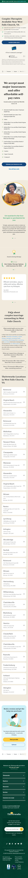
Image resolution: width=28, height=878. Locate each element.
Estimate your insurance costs (14, 164)
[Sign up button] (21, 829)
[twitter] (15, 843)
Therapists (9, 71)
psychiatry (6, 342)
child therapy (11, 340)
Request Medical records (18, 859)
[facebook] (12, 843)
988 (6, 807)
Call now (14, 744)
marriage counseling (11, 338)
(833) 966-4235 (22, 1)
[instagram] (9, 843)
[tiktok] (7, 843)
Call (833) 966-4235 (14, 42)
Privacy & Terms (18, 857)
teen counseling (20, 340)
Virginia (15, 71)
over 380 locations (15, 343)
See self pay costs (14, 169)
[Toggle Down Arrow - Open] (23, 775)
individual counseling (11, 336)
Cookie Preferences (19, 862)
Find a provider (14, 739)
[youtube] (18, 843)
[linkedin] (21, 843)
